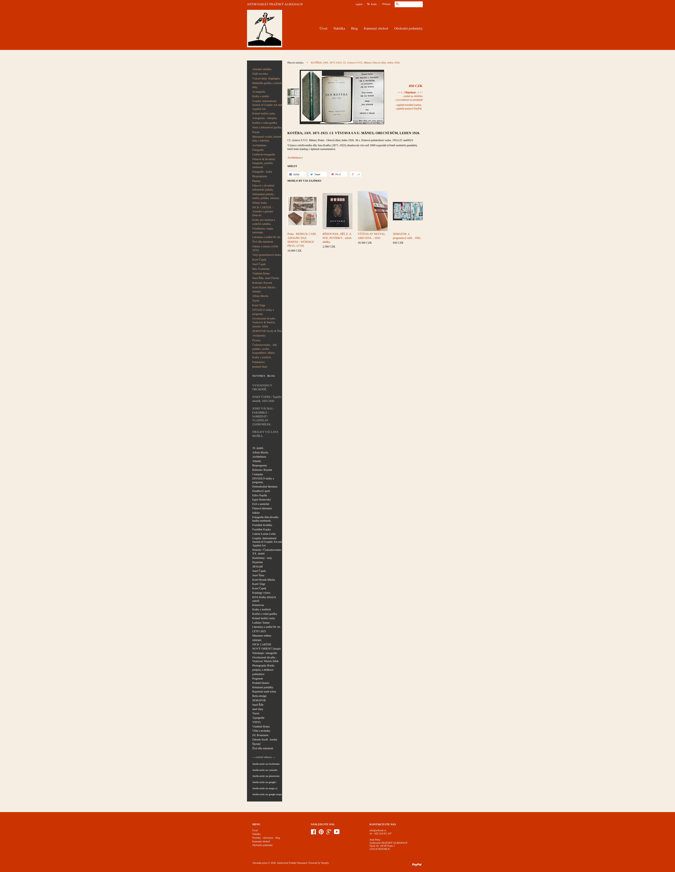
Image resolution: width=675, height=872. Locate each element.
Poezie (256, 132)
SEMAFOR (259, 700)
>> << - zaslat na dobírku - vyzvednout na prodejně (408, 96)
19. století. (258, 448)
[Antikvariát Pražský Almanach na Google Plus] (329, 833)
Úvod (323, 28)
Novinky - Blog (263, 375)
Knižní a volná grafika (264, 122)
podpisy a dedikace (263, 669)
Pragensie (257, 678)
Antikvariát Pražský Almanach (292, 863)
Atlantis (256, 461)
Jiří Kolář (257, 566)
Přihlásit (386, 4)
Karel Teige (258, 305)
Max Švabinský (261, 268)
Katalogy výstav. (261, 592)
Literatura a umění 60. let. (266, 237)
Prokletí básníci (260, 682)
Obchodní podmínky (408, 28)
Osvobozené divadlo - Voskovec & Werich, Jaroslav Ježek (264, 322)
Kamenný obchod (376, 28)
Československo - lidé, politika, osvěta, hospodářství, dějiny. (264, 348)
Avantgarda (258, 91)
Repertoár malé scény (264, 691)
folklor (256, 512)
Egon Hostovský (261, 499)
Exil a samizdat (260, 503)
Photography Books (263, 665)
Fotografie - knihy (262, 171)
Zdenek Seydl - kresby (264, 739)
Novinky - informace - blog (266, 837)
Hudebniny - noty (262, 557)
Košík (373, 4)
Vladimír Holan (261, 273)
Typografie (258, 717)
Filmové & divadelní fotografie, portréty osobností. (263, 163)
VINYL (256, 722)
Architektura (259, 456)
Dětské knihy (259, 202)
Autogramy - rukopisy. (264, 118)
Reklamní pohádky (262, 687)
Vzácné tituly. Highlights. (266, 78)
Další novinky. (260, 73)
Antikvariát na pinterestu (265, 776)
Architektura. (259, 145)
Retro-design (259, 695)
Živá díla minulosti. (263, 241)
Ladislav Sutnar (261, 622)
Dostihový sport (261, 490)
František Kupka (261, 529)
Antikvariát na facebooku (266, 764)
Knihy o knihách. (262, 357)
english (359, 4)
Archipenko (258, 335)
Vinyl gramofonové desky (266, 254)
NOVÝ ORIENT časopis (266, 648)
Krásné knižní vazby (263, 618)
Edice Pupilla (259, 495)
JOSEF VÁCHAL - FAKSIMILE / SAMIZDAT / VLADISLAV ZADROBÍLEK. (263, 416)
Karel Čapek (259, 259)
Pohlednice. (258, 362)
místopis (256, 640)
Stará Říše (257, 704)
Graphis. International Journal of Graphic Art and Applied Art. (267, 105)
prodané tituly (260, 366)
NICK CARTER (261, 644)
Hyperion (257, 562)
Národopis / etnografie (264, 653)
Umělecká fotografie (263, 154)
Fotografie (258, 149)
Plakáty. (256, 180)
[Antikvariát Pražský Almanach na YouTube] (337, 833)
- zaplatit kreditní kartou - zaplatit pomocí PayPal (408, 106)
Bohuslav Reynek (262, 282)
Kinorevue (258, 605)
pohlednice (258, 674)
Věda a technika (261, 730)
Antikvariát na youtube (264, 770)
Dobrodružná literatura (264, 486)
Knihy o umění (260, 96)
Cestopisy (257, 474)
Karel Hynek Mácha (263, 579)
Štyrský (256, 743)
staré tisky (257, 709)
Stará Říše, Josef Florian (265, 278)
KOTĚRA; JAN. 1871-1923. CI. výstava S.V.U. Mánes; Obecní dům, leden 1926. (353, 133)
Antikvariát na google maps (267, 794)
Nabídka (339, 28)
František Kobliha (262, 525)
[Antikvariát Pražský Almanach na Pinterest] (321, 833)
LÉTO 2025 (259, 631)
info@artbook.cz (377, 830)
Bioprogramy (259, 176)
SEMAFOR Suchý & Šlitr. (267, 330)
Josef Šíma (258, 575)
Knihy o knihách (261, 609)
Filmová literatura (262, 508)
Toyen (255, 300)
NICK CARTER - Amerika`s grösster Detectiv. (262, 211)
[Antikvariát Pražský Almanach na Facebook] (313, 833)
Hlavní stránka (295, 62)
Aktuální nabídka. (262, 69)
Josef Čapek (259, 264)
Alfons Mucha (260, 295)
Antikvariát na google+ (264, 782)
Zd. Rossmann (260, 735)
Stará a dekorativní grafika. (267, 127)
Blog (354, 28)
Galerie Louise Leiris (264, 533)
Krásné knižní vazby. (264, 113)
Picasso (256, 340)
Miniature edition (261, 635)
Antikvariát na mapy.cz (264, 788)
